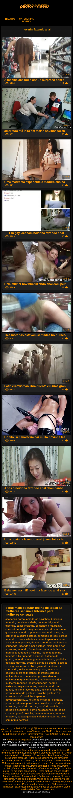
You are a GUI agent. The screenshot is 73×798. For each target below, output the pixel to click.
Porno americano (40, 766)
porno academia (15, 703)
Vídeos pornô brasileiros (34, 755)
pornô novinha (24, 713)
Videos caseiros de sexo (15, 773)
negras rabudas (26, 686)
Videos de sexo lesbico (51, 786)
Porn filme (55, 731)
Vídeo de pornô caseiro (49, 779)
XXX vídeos (40, 760)
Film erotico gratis (17, 734)
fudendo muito (23, 659)
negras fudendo (37, 682)
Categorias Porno (26, 20)
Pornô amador (55, 755)
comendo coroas (48, 635)
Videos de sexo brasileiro (25, 768)
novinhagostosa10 (16, 699)
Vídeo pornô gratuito (25, 779)
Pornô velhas (44, 784)
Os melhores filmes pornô (23, 771)
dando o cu (38, 642)
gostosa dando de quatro (42, 662)
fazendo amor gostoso (32, 645)
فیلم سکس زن (8, 728)
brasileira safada (26, 622)
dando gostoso (21, 642)
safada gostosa (27, 716)
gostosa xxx (19, 666)
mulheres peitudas (51, 679)
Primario (9, 19)
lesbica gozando (37, 666)
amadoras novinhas (38, 618)
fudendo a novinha (29, 652)
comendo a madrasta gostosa (23, 629)
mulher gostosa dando (42, 676)
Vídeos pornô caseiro (37, 763)
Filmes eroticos (45, 771)
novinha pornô (13, 696)
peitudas (57, 699)
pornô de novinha (49, 706)
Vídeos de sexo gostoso (19, 739)
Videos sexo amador (49, 776)
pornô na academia (41, 709)
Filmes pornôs (32, 752)
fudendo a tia (13, 655)
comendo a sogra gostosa (20, 635)
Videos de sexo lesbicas (53, 750)
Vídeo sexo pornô (12, 750)
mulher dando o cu (16, 676)
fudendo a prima (51, 652)
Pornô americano (17, 781)
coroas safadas (26, 639)
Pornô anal (55, 766)
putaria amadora (44, 713)
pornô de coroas (27, 706)
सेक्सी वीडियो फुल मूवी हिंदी (26, 728)
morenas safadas (48, 672)
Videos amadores (48, 768)
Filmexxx (31, 734)
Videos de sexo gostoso (36, 5)
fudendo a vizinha (32, 655)
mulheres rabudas (16, 682)
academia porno (15, 618)
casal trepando (25, 625)
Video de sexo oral (23, 760)
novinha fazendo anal (27, 689)
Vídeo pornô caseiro (38, 758)
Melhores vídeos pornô (13, 763)
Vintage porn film (41, 731)
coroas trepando (46, 639)
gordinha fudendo (43, 659)
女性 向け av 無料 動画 (47, 734)
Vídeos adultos (61, 771)
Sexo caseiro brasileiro (26, 786)
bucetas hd (44, 622)
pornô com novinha (37, 703)
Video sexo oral (37, 773)
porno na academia (16, 709)
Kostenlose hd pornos (21, 731)
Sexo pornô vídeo (45, 789)
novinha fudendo (51, 689)
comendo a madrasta (48, 625)
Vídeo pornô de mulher (58, 760)
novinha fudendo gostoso (20, 692)
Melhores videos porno (57, 773)
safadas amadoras (48, 716)
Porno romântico (30, 776)
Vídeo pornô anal (21, 766)
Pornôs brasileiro (11, 776)
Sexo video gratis (31, 750)
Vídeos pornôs (34, 781)
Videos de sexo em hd (52, 752)
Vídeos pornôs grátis (53, 781)
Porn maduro (56, 763)
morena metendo (26, 672)
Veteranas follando (47, 728)
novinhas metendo (40, 699)
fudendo (22, 649)
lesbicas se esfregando (32, 669)
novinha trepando (34, 696)
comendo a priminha (28, 632)
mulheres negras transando (21, 679)
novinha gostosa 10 (48, 692)
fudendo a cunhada (40, 649)
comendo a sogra (52, 632)
